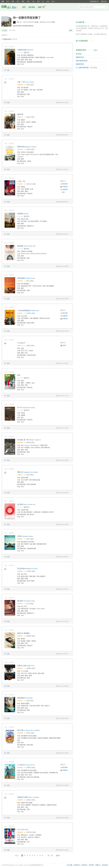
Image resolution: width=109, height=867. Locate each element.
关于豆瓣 (69, 865)
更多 (63, 192)
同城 (28, 1)
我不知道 (78, 54)
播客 (23, 1)
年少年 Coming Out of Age (26, 407)
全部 (4, 35)
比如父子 (22, 343)
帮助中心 (98, 865)
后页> (58, 855)
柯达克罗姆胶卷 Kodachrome (29, 310)
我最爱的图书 (80, 64)
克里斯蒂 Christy (22, 213)
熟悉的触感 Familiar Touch (26, 278)
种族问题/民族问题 (81, 60)
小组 (33, 1)
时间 (48, 1)
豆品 (53, 1)
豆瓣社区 (11, 7)
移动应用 (105, 865)
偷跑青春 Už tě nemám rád (26, 246)
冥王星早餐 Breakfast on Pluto (27, 568)
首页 (24, 7)
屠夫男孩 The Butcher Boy (26, 601)
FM (43, 1)
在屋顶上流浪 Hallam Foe (25, 665)
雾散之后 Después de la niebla (27, 472)
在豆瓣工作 (77, 865)
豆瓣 (2, 1)
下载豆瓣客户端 (93, 1)
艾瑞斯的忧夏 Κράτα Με (25, 50)
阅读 (38, 1)
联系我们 (84, 865)
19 (48, 855)
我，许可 (22, 181)
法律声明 (91, 865)
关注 (5, 30)
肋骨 (18, 375)
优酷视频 (64, 189)
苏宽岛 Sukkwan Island (25, 536)
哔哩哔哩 (64, 186)
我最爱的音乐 (80, 57)
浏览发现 (31, 7)
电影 (12, 1)
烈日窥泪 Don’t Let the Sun (26, 504)
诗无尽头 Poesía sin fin (27, 765)
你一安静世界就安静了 (83, 67)
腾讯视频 (64, 184)
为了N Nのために (23, 829)
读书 (7, 1)
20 (52, 855)
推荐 (70, 30)
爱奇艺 (64, 345)
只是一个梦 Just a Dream (25, 82)
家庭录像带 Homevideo (25, 698)
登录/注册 (103, 1)
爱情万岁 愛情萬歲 (23, 633)
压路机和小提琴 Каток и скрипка (28, 797)
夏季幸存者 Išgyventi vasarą (26, 147)
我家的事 (20, 114)
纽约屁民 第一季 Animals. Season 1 (29, 440)
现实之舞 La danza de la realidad (28, 730)
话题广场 (41, 7)
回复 (8, 70)
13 (10, 30)
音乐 (18, 1)
